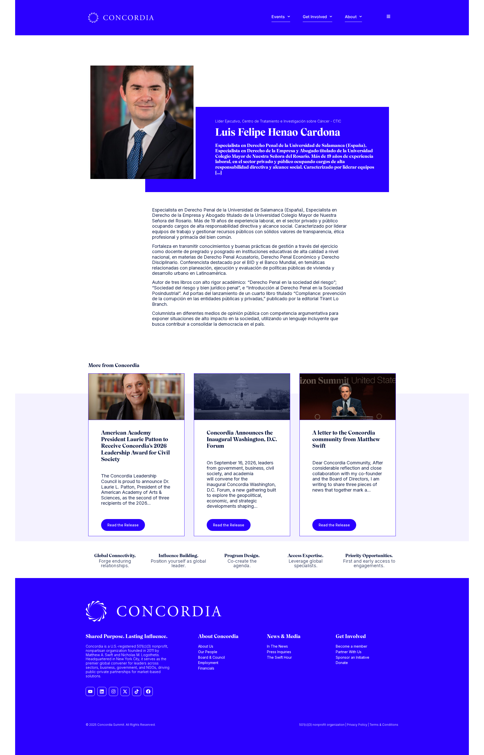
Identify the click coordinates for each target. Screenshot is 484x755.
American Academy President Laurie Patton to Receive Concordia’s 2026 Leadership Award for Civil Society (135, 447)
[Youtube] (90, 691)
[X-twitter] (125, 691)
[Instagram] (113, 691)
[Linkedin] (101, 691)
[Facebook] (148, 691)
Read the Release (123, 525)
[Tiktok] (136, 691)
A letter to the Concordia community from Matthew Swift (346, 440)
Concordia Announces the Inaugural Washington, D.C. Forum (242, 440)
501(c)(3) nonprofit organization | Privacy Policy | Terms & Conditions (348, 725)
